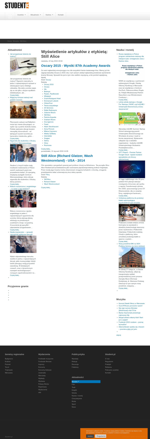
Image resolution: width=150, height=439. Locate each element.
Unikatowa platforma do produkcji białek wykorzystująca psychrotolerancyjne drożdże (131, 200)
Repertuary (42, 387)
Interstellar (48, 136)
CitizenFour (48, 103)
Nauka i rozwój (77, 396)
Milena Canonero (50, 131)
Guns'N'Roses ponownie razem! (130, 306)
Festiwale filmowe (44, 361)
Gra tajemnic (49, 122)
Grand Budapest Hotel (52, 98)
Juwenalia (42, 373)
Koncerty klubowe (44, 370)
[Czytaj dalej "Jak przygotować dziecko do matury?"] (23, 66)
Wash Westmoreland (51, 184)
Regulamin (109, 361)
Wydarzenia (42, 390)
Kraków (7, 361)
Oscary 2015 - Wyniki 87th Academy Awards (75, 65)
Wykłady (41, 378)
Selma (46, 141)
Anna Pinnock (49, 129)
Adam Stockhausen (51, 127)
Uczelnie (20, 15)
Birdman (47, 91)
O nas (107, 359)
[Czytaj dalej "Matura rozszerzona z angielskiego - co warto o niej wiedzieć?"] (23, 198)
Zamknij (90, 436)
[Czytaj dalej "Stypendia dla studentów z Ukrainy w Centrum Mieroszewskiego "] (23, 153)
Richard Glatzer (50, 182)
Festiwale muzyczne (45, 359)
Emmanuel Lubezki (51, 101)
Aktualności (34, 15)
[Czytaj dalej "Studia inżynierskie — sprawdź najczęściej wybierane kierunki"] (23, 244)
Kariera (49, 15)
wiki (39, 392)
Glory (46, 143)
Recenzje (75, 364)
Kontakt (61, 15)
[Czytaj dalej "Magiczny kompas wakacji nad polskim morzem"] (23, 110)
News (74, 407)
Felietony (75, 367)
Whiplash (47, 96)
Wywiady (75, 359)
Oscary (48, 80)
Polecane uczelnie (112, 370)
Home (9, 41)
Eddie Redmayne (50, 110)
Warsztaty (42, 375)
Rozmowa (47, 145)
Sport (74, 404)
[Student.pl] (17, 6)
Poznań (8, 364)
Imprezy (41, 364)
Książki (74, 390)
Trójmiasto (9, 370)
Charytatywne (77, 398)
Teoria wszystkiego (51, 105)
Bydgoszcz (9, 359)
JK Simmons (48, 108)
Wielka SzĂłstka (50, 134)
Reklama (108, 367)
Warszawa (9, 373)
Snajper (47, 138)
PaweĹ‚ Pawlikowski (51, 94)
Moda (74, 401)
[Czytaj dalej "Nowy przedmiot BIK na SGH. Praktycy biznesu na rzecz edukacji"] (132, 258)
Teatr (73, 387)
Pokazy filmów (43, 384)
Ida (45, 89)
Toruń (7, 367)
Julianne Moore (50, 112)
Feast (46, 124)
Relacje (74, 361)
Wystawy (41, 381)
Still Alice (47, 115)
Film (73, 384)
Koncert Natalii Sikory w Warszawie (132, 303)
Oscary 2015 (49, 84)
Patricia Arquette (50, 117)
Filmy (48, 175)
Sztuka (74, 393)
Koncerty (41, 367)
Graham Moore (49, 119)
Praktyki (108, 364)
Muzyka (16, 41)
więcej (118, 335)
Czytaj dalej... (46, 149)
